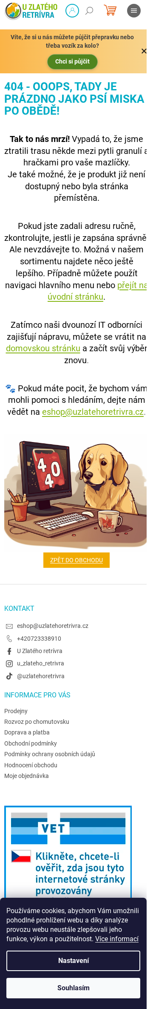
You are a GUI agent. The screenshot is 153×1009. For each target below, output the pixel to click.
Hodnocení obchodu (30, 765)
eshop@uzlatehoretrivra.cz (93, 412)
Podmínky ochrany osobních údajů (49, 754)
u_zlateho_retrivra (40, 663)
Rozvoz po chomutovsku (36, 721)
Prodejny (16, 711)
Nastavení (73, 961)
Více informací (117, 939)
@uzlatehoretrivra (41, 676)
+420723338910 (39, 638)
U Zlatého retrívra (39, 651)
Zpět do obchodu (76, 560)
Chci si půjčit (72, 61)
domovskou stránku (43, 348)
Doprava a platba (27, 732)
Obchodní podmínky (30, 743)
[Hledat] (89, 10)
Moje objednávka (26, 775)
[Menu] (133, 10)
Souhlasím (73, 988)
